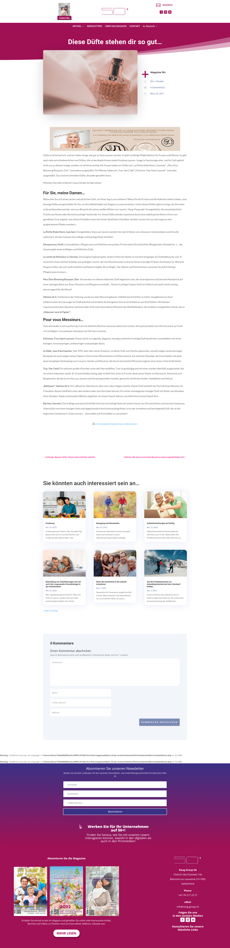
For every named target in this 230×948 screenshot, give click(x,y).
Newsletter (168, 5)
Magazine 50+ (158, 72)
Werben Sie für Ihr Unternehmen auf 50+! (118, 828)
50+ (152, 81)
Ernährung (50, 523)
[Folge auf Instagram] (165, 12)
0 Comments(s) (157, 87)
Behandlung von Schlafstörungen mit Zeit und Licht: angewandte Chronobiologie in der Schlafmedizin (63, 584)
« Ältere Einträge (50, 610)
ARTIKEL (77, 26)
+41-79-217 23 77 (187, 895)
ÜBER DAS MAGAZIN (116, 26)
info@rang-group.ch (188, 906)
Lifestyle (159, 81)
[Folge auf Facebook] (161, 12)
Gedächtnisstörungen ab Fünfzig (160, 523)
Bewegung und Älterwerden (108, 523)
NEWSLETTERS (94, 26)
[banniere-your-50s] (115, 150)
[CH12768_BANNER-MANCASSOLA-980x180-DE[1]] (115, 424)
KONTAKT (135, 26)
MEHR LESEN (66, 933)
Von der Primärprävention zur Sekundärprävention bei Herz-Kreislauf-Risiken (164, 584)
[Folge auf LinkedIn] (169, 12)
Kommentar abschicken (159, 722)
